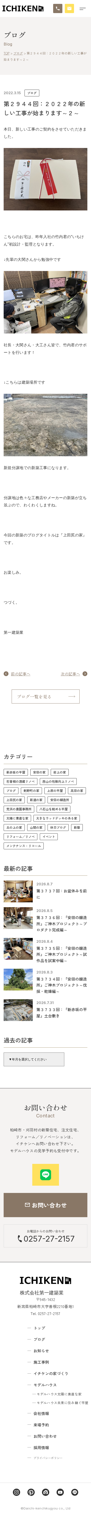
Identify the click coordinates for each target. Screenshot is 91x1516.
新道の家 (36, 799)
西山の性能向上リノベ (58, 781)
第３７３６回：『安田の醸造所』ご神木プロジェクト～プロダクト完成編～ (61, 923)
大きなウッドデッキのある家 (56, 818)
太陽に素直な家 (17, 818)
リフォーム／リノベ (20, 836)
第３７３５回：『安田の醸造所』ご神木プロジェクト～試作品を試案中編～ (61, 954)
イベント (48, 836)
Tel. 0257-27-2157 (45, 1313)
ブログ (32, 93)
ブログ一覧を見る (34, 696)
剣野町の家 (31, 790)
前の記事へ (20, 674)
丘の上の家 (14, 827)
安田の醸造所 (59, 799)
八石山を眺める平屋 (53, 809)
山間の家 (36, 827)
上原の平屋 (55, 790)
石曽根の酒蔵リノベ (20, 781)
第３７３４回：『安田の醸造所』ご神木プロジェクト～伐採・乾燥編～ (61, 985)
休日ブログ (58, 827)
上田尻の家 (14, 799)
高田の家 (77, 790)
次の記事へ (70, 674)
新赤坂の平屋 (15, 772)
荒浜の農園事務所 (19, 809)
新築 (77, 827)
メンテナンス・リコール (23, 845)
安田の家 (39, 772)
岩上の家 (59, 772)
